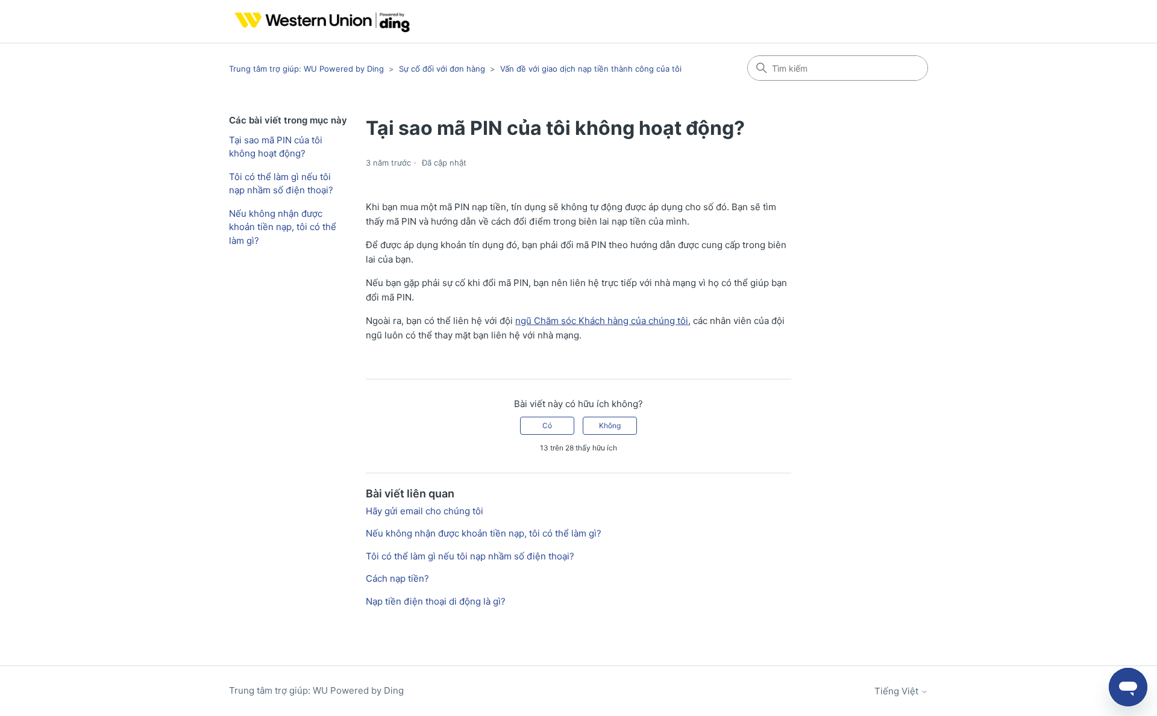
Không (610, 425)
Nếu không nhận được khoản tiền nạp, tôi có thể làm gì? (282, 227)
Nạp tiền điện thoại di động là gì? (436, 601)
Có (547, 425)
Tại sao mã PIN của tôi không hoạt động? (275, 147)
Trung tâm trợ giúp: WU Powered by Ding (307, 68)
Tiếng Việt (897, 691)
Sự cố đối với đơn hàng (442, 68)
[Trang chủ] (319, 21)
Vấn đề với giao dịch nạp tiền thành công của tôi (591, 68)
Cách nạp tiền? (397, 578)
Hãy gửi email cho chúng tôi (424, 511)
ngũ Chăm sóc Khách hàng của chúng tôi (601, 320)
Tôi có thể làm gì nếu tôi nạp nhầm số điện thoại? (281, 183)
